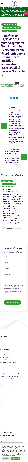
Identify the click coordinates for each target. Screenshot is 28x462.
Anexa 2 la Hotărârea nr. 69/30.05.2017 (10, 85)
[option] (14, 204)
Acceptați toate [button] (15, 458)
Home (3, 7)
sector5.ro (9, 228)
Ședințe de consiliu (7, 9)
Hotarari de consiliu (9, 24)
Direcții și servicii (8, 352)
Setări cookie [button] (6, 458)
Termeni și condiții (8, 379)
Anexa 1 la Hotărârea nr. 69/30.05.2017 (10, 84)
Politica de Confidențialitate (10, 376)
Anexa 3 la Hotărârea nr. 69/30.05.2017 (10, 86)
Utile (3, 430)
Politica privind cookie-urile (10, 374)
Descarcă (17, 83)
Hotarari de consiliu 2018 (9, 184)
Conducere (6, 349)
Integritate (6, 357)
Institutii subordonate (9, 362)
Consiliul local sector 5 (14, 7)
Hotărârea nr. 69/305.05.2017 (7, 83)
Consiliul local (6, 360)
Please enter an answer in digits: (12, 292)
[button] (26, 13)
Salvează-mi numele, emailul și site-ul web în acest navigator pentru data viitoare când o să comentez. (14, 287)
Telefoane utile (7, 432)
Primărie (4, 347)
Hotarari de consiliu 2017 (12, 27)
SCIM (4, 354)
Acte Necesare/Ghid (9, 435)
